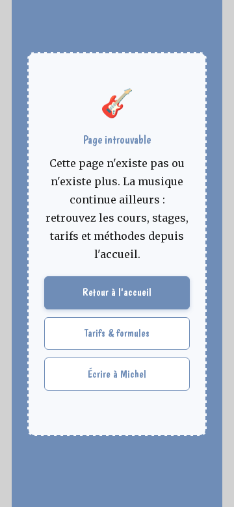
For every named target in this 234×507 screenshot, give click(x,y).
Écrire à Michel (117, 374)
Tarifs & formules (117, 333)
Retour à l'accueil (117, 292)
